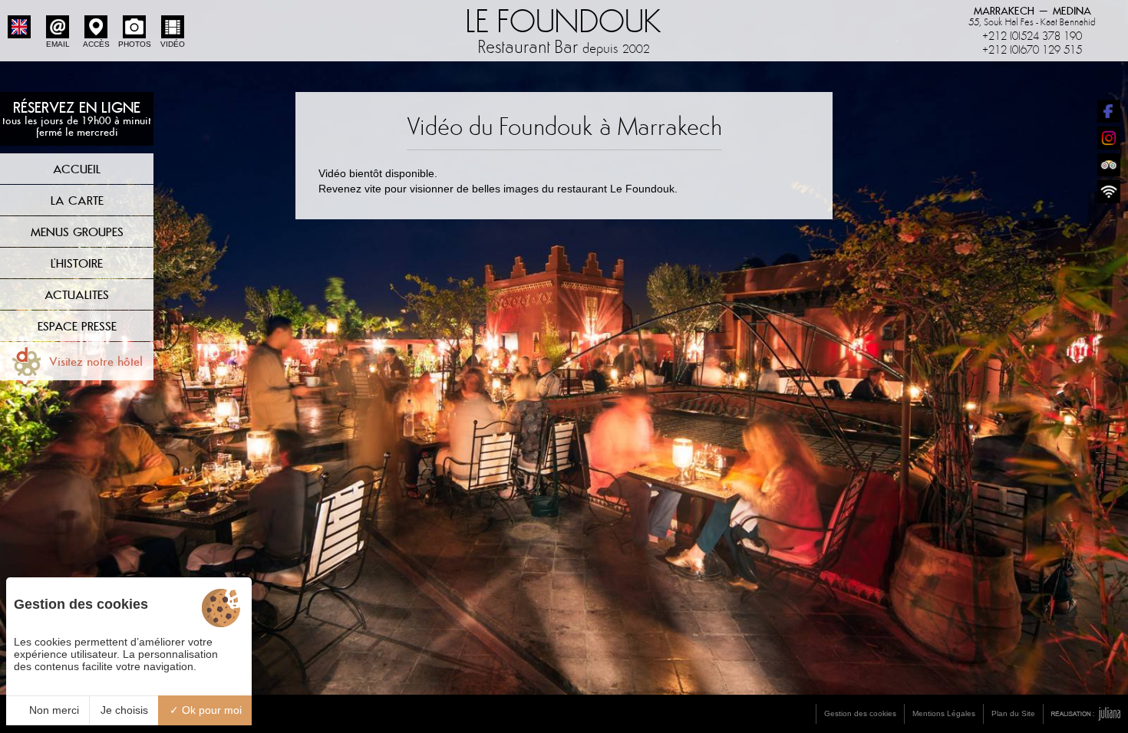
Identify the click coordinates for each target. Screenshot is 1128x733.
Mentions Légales (943, 713)
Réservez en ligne (76, 118)
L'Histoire (77, 263)
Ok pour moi (210, 710)
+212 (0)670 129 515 (1032, 50)
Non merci (52, 710)
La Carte (77, 200)
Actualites (77, 294)
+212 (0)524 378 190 (1032, 36)
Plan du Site (1013, 713)
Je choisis (124, 710)
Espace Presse (77, 326)
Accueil (77, 168)
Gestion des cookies (860, 713)
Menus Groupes (77, 231)
